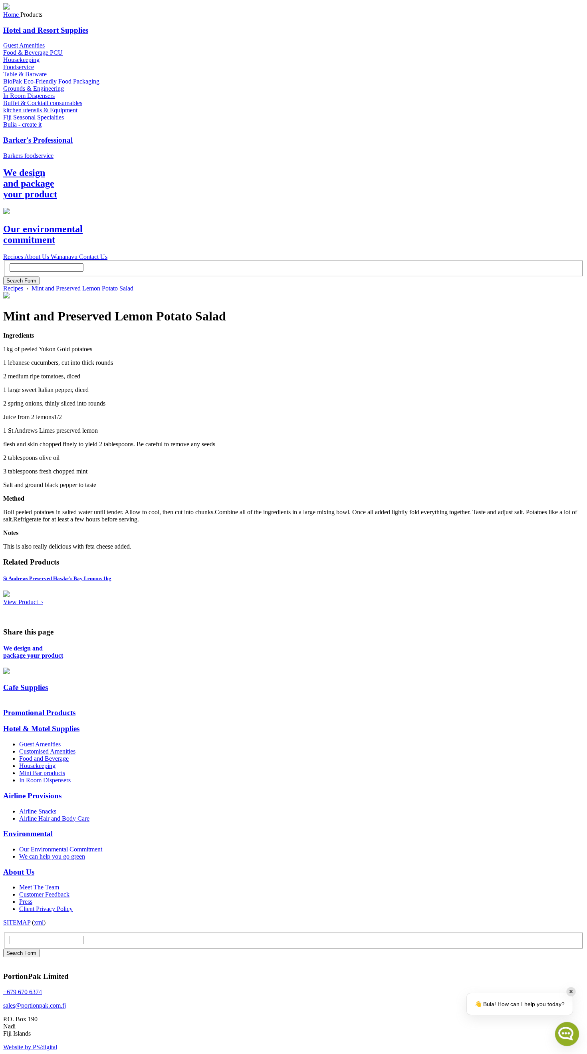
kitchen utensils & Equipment (40, 110)
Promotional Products (39, 712)
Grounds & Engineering (33, 88)
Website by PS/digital (30, 1047)
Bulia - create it (22, 124)
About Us (18, 872)
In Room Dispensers (29, 95)
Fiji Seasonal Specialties (33, 117)
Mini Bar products (42, 773)
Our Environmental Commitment (60, 849)
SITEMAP (16, 922)
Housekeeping (21, 59)
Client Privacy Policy (46, 908)
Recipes (13, 288)
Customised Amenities (47, 751)
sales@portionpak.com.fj (34, 1005)
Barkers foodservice (28, 155)
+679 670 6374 (22, 991)
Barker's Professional (38, 140)
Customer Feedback (44, 894)
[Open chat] (567, 1034)
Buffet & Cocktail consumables (42, 102)
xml (39, 922)
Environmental (28, 833)
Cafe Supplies (25, 687)
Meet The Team (39, 887)
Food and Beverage (44, 758)
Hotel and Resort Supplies (45, 30)
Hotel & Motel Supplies (41, 728)
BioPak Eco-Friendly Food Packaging (51, 81)
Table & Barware (25, 74)
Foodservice (18, 67)
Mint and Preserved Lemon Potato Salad (82, 288)
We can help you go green (52, 856)
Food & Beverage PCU (33, 52)
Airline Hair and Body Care (54, 818)
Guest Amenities (24, 45)
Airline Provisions (32, 795)
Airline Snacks (37, 811)
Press (25, 901)
